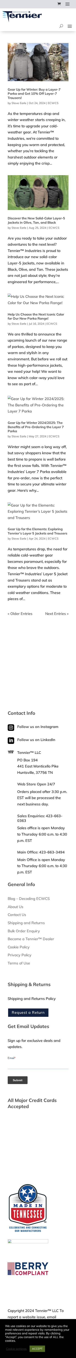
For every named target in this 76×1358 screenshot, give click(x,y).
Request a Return (28, 1012)
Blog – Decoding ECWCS (29, 898)
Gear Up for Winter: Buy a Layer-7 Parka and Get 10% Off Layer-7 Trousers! (34, 93)
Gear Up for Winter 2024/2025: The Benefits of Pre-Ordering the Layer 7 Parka (36, 427)
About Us (15, 906)
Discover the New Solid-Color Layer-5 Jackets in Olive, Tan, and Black (36, 220)
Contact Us (17, 914)
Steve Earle (19, 103)
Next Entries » (57, 613)
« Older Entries (20, 613)
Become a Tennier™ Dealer (31, 939)
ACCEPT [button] (37, 1348)
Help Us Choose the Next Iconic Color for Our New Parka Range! (36, 316)
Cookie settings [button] (16, 1349)
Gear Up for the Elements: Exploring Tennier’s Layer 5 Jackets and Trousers (37, 531)
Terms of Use (19, 963)
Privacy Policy (19, 955)
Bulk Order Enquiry (24, 931)
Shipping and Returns (26, 922)
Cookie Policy (19, 947)
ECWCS (53, 103)
